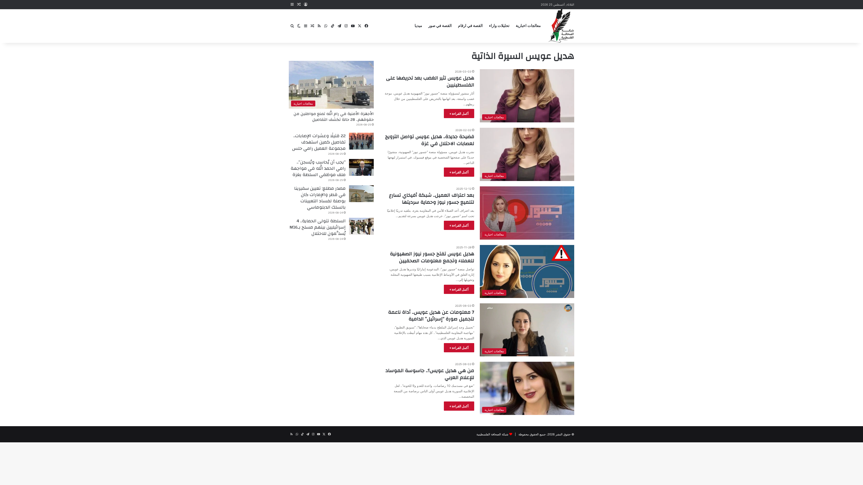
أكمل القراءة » (459, 113)
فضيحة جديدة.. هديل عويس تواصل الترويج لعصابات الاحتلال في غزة (429, 140)
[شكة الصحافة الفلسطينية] (561, 26)
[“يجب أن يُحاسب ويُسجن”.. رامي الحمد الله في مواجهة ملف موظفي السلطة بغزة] (361, 167)
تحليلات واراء (499, 26)
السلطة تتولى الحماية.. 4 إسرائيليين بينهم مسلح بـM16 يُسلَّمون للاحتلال (317, 227)
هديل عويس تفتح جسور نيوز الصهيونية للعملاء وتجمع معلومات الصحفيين (432, 257)
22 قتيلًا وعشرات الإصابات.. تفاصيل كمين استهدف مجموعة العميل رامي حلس (319, 142)
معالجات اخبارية (528, 26)
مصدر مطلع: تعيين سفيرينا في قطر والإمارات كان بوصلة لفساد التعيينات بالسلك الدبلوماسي (320, 197)
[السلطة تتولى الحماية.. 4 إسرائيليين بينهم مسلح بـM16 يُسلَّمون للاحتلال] (361, 226)
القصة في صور (440, 26)
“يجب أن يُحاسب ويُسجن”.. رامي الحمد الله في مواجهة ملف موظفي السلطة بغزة (318, 168)
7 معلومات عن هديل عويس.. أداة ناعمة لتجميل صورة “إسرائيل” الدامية (431, 316)
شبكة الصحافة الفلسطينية (492, 434)
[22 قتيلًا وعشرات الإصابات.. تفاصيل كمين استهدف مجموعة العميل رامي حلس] (361, 141)
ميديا (418, 26)
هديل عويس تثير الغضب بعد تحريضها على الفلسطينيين (430, 81)
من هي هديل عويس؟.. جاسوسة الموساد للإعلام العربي (429, 374)
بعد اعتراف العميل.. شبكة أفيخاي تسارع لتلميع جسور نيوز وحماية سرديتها (431, 199)
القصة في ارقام (470, 26)
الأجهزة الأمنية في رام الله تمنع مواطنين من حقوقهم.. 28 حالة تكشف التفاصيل (334, 116)
